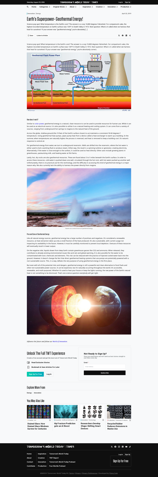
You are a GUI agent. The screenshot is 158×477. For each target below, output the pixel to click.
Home (34, 7)
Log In (120, 2)
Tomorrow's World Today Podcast (62, 462)
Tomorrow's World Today (58, 454)
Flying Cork (113, 473)
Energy (38, 13)
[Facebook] (115, 447)
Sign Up (127, 2)
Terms (71, 473)
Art (35, 420)
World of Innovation (60, 341)
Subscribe (105, 373)
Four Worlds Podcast (57, 466)
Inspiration (42, 454)
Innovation (31, 13)
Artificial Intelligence (68, 420)
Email (86, 362)
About (29, 458)
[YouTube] (126, 447)
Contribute (31, 466)
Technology (92, 420)
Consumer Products (122, 420)
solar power (39, 124)
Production (111, 420)
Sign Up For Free (35, 374)
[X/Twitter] (112, 447)
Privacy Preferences (89, 473)
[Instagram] (119, 447)
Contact (30, 462)
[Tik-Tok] (130, 447)
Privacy (78, 473)
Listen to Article (42, 35)
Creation (30, 420)
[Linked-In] (123, 447)
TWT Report (54, 458)
